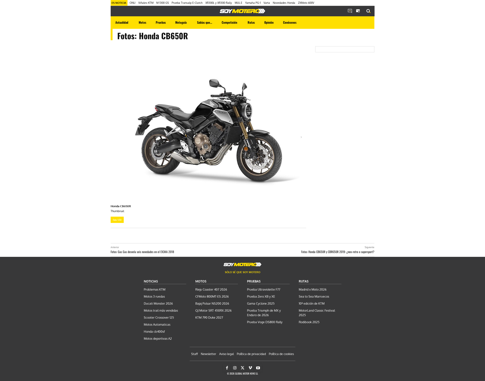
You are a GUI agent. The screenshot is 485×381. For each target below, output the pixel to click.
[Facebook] (227, 368)
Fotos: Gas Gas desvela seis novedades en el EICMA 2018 (142, 251)
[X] (242, 368)
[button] (368, 11)
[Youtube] (258, 368)
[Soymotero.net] (242, 11)
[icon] (350, 11)
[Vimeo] (250, 368)
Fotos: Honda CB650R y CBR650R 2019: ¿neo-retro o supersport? (337, 251)
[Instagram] (235, 368)
